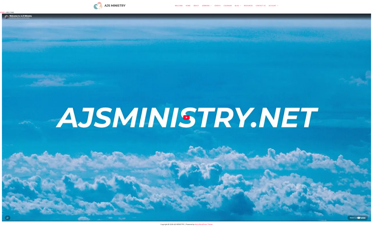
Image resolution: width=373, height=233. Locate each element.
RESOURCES (248, 6)
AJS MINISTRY (115, 5)
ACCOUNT (272, 6)
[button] (210, 6)
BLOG (237, 6)
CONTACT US (261, 6)
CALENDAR (228, 6)
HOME (188, 6)
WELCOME (179, 6)
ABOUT (196, 6)
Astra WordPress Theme (204, 224)
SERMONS (206, 6)
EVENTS (217, 6)
